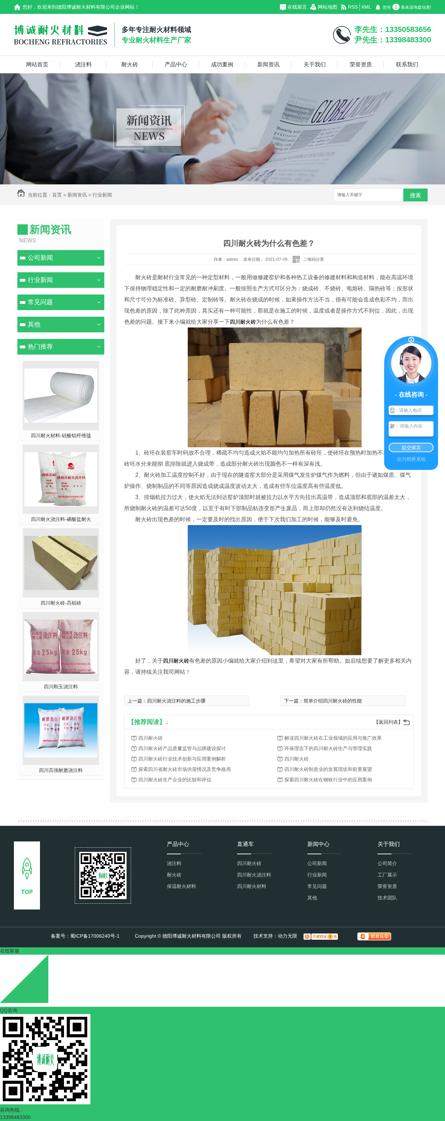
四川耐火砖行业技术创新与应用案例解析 (182, 759)
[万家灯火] (321, 936)
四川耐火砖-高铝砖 (61, 603)
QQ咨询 (8, 1010)
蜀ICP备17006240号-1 (95, 936)
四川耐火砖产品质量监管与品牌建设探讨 (182, 748)
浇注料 (83, 64)
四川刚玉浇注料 (61, 686)
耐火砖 (129, 64)
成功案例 (222, 64)
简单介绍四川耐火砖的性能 (333, 701)
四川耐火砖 (150, 738)
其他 (34, 324)
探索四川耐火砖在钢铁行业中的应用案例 (328, 779)
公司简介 (387, 863)
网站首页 (37, 64)
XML (366, 7)
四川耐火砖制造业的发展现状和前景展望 (328, 769)
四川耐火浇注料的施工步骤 (176, 701)
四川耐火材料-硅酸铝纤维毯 (61, 435)
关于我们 (315, 64)
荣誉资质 (361, 64)
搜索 (415, 195)
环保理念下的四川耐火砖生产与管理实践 (328, 748)
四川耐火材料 (251, 886)
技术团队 (387, 897)
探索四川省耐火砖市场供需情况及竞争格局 (184, 769)
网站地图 (327, 7)
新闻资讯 (268, 64)
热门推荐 (40, 346)
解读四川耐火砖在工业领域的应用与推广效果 (333, 738)
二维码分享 (313, 259)
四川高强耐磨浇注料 (61, 770)
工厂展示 (387, 875)
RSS (353, 7)
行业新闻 (102, 195)
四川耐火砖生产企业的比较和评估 (174, 779)
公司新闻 (40, 257)
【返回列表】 (388, 722)
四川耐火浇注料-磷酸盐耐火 (61, 519)
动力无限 (287, 936)
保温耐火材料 (181, 886)
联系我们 (407, 64)
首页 (57, 195)
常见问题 (40, 302)
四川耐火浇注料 (254, 875)
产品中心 (176, 64)
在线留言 (297, 7)
